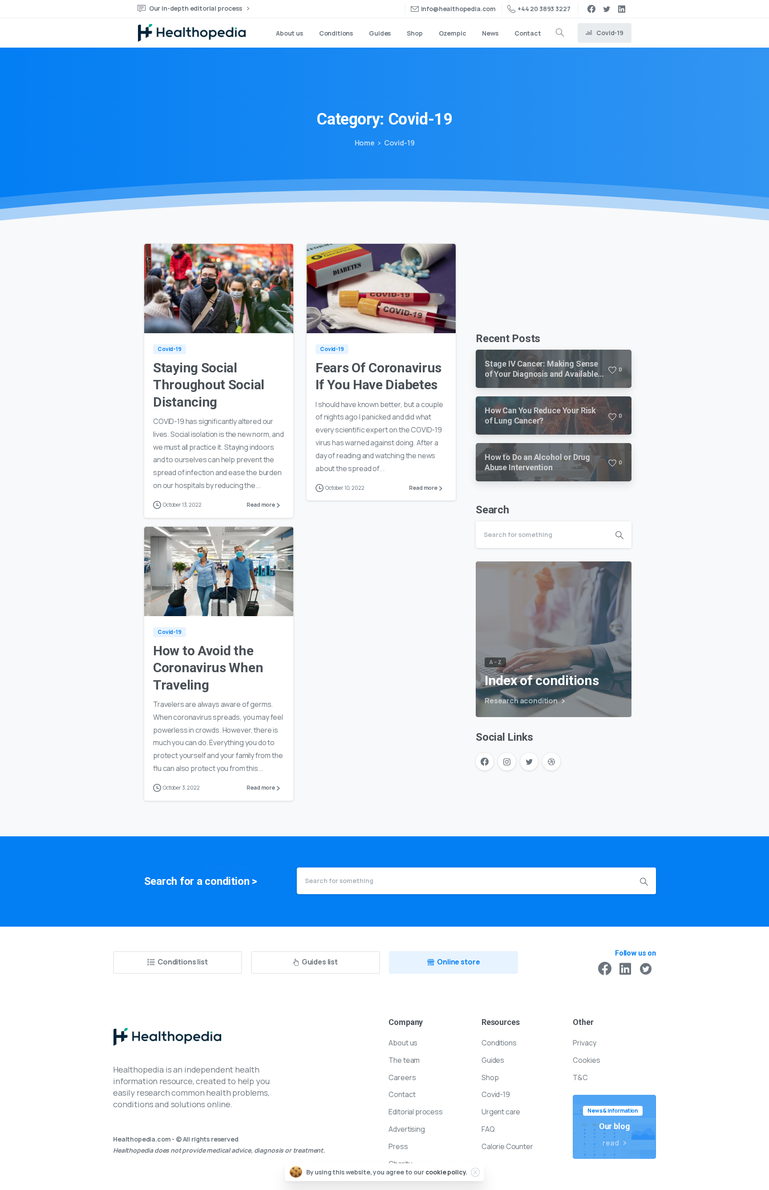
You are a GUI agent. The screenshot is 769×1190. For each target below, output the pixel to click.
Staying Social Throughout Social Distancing (208, 385)
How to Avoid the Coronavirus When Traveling (208, 668)
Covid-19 (399, 143)
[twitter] (606, 9)
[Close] (475, 1172)
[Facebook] (591, 9)
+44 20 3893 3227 (544, 8)
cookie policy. (446, 1172)
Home (365, 143)
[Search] (560, 33)
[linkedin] (621, 9)
